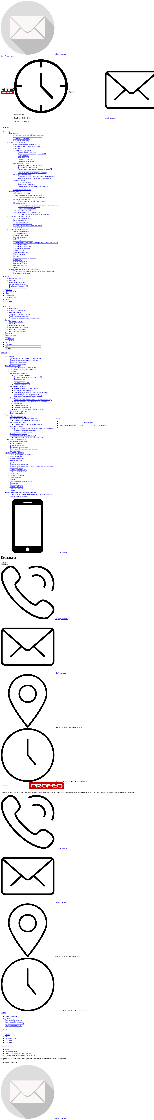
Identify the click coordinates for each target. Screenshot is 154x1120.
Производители (10, 292)
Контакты (8, 344)
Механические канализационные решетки (20, 1055)
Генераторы (13, 133)
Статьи (7, 293)
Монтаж (12, 280)
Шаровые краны (11, 1051)
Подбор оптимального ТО (18, 286)
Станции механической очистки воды (18, 1053)
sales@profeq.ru (110, 118)
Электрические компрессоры (19, 216)
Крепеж (8, 1049)
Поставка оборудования (17, 282)
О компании (9, 295)
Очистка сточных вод (17, 142)
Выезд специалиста (16, 278)
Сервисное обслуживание (18, 284)
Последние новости (8, 1046)
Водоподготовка (15, 192)
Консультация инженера (18, 288)
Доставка (8, 290)
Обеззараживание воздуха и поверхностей (24, 269)
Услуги (7, 276)
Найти (8, 348)
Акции (7, 299)
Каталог (8, 131)
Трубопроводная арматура (18, 229)
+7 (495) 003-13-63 (61, 552)
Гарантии (12, 297)
